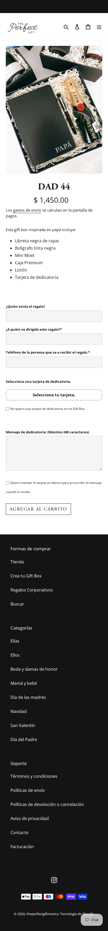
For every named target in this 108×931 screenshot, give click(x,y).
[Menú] (99, 26)
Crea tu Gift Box (25, 576)
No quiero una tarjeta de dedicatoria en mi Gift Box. (47, 408)
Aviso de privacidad (29, 818)
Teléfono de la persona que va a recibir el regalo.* (48, 352)
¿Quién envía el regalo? (25, 306)
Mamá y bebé (23, 683)
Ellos (15, 655)
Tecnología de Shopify (77, 913)
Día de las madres (28, 697)
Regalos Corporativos (31, 590)
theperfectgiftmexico (42, 913)
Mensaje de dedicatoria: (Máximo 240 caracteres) (47, 432)
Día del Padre (23, 739)
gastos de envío (27, 210)
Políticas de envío (27, 790)
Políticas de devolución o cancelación (47, 804)
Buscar (17, 604)
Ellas (14, 641)
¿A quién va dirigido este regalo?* (34, 329)
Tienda (17, 562)
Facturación (22, 846)
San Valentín (22, 725)
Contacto (19, 832)
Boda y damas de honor (34, 669)
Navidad (18, 711)
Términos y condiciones (33, 776)
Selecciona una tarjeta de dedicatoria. (38, 381)
